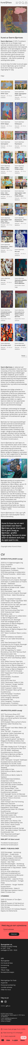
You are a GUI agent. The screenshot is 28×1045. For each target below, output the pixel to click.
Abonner (14, 934)
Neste (23, 356)
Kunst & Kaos (9, 1013)
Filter (2, 76)
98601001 (5, 1016)
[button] (23, 3)
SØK (2, 958)
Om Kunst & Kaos (7, 963)
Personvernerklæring (8, 985)
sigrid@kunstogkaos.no (11, 1018)
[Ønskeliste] (20, 3)
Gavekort (4, 968)
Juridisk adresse (6, 987)
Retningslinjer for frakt (8, 980)
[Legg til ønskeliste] (11, 82)
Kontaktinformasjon (7, 972)
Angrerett (4, 983)
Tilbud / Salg (5, 970)
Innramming (5, 965)
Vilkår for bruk (6, 990)
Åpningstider (5, 961)
